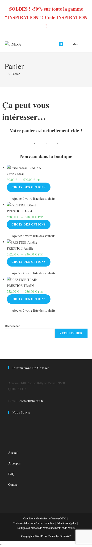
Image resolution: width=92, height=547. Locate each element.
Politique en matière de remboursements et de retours (46, 528)
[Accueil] (6, 73)
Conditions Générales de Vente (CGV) (44, 518)
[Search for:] (84, 44)
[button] (31, 198)
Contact (13, 484)
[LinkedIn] (9, 433)
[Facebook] (9, 421)
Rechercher (12, 325)
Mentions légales (66, 523)
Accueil (13, 452)
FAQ (11, 474)
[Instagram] (9, 427)
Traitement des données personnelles (33, 523)
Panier (16, 73)
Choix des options (29, 187)
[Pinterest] (9, 439)
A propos (14, 463)
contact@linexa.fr (31, 401)
